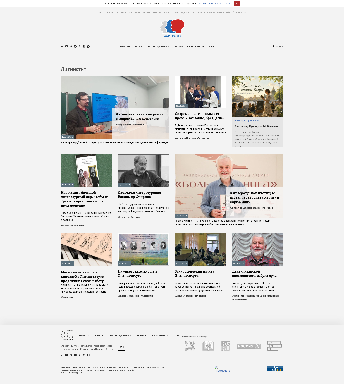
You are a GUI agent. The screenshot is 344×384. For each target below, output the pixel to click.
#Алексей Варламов (252, 207)
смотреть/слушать (158, 46)
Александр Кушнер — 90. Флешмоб (257, 126)
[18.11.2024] (86, 156)
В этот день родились (247, 120)
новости (125, 46)
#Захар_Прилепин (184, 295)
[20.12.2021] (143, 235)
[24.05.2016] (257, 235)
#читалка (180, 138)
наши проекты (195, 46)
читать (138, 46)
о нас (211, 46)
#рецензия (66, 225)
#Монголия (190, 138)
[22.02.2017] (200, 235)
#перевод (268, 207)
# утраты (135, 217)
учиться (178, 46)
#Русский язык (252, 295)
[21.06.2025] (200, 77)
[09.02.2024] (143, 156)
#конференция (123, 124)
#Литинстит (137, 124)
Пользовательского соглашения (214, 3)
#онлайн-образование (129, 295)
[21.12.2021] (86, 235)
